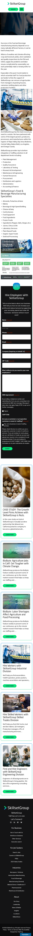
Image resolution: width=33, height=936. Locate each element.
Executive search (16, 842)
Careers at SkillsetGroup (16, 855)
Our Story (16, 901)
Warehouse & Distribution (16, 891)
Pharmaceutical (16, 888)
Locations (16, 914)
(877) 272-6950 (20, 816)
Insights (16, 910)
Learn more (10, 534)
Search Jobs (16, 852)
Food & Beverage (16, 878)
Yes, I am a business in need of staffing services (15, 425)
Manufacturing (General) (16, 881)
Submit (7, 448)
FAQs (16, 858)
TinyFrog (20, 932)
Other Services (16, 839)
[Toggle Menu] (21, 9)
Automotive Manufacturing (16, 875)
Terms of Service (13, 930)
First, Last (5, 328)
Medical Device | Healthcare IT (17, 884)
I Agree (6, 411)
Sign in (13, 9)
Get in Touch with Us (16, 832)
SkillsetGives (16, 917)
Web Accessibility (24, 930)
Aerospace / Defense (16, 872)
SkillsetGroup (16, 3)
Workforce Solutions (16, 835)
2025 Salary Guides (16, 861)
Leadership (16, 904)
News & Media (16, 907)
